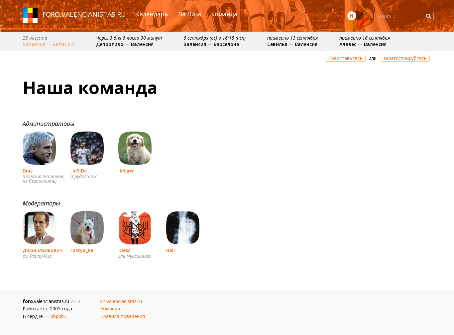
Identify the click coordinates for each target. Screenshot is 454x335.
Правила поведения (122, 316)
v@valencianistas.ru (121, 301)
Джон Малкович (42, 250)
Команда (224, 14)
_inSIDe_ (79, 171)
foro (51, 14)
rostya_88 (81, 250)
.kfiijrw (126, 171)
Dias (28, 171)
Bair (170, 250)
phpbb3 (58, 316)
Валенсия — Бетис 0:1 (48, 44)
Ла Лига (189, 14)
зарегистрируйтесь (405, 58)
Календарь (152, 14)
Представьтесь (345, 58)
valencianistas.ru (93, 14)
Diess (124, 250)
